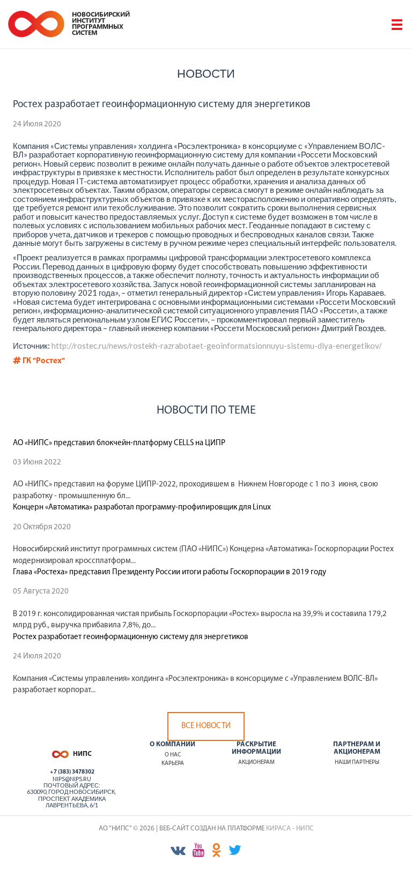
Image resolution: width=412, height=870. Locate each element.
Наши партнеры (357, 763)
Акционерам (256, 763)
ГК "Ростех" (43, 361)
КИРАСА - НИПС (290, 828)
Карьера (172, 764)
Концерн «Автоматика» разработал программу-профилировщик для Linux (142, 508)
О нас (173, 755)
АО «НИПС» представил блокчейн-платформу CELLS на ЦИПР (119, 443)
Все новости (206, 726)
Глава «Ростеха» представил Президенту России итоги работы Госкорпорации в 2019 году (169, 572)
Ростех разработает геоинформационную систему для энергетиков (130, 637)
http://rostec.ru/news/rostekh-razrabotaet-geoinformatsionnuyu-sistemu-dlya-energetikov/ (217, 345)
